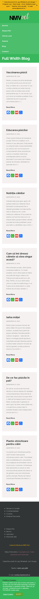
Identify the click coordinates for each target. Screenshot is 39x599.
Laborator (10, 534)
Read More (10, 107)
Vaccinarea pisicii (16, 72)
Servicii (8, 531)
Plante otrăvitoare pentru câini (17, 443)
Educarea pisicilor (17, 130)
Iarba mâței (13, 317)
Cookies (9, 514)
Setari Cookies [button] (8, 594)
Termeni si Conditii (12, 508)
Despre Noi (10, 529)
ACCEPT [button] (18, 594)
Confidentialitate (12, 511)
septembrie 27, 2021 (13, 134)
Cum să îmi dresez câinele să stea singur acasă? (19, 256)
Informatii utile (11, 537)
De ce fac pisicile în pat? (18, 379)
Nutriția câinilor (15, 193)
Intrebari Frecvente (13, 516)
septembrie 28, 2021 (13, 76)
